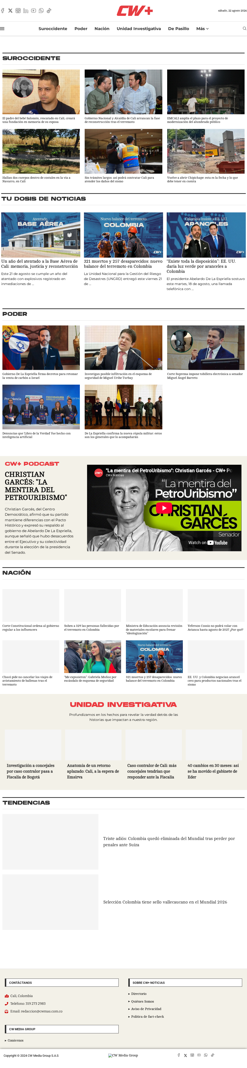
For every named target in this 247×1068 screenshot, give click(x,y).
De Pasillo (178, 28)
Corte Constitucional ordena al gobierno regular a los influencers (30, 627)
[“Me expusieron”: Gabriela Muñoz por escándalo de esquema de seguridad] (92, 661)
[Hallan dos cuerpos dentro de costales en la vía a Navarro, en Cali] (41, 156)
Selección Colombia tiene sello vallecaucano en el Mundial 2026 (165, 902)
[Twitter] (10, 10)
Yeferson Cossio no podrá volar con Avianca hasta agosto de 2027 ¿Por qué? (215, 627)
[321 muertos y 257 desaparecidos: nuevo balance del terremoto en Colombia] (123, 249)
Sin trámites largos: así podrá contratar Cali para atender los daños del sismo (119, 179)
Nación (102, 28)
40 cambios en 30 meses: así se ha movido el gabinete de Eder (213, 771)
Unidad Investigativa (139, 28)
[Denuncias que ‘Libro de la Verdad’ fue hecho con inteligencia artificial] (41, 412)
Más (200, 28)
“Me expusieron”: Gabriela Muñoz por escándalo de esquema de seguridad (90, 679)
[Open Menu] (2, 28)
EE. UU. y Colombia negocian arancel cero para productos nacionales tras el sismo (214, 680)
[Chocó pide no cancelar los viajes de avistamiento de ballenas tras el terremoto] (30, 663)
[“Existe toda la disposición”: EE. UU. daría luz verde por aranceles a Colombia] (206, 252)
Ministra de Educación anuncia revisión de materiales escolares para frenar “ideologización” (154, 629)
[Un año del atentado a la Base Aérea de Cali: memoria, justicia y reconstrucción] (40, 249)
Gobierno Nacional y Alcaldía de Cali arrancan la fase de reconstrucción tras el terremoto (122, 120)
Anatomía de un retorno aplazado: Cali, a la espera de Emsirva (93, 771)
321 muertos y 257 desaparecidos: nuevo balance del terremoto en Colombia (123, 264)
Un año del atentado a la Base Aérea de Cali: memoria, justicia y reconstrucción (39, 264)
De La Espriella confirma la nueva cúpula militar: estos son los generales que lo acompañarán (123, 435)
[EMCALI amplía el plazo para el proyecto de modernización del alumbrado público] (206, 97)
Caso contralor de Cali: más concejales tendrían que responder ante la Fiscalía (152, 771)
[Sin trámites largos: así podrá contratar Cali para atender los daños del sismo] (123, 156)
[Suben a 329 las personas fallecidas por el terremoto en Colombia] (92, 610)
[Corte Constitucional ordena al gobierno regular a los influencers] (30, 610)
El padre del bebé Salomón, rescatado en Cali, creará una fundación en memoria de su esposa (38, 120)
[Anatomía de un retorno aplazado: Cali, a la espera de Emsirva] (93, 755)
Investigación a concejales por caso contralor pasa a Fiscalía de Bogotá (31, 771)
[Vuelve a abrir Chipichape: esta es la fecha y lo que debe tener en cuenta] (206, 156)
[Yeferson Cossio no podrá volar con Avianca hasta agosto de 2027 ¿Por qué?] (216, 610)
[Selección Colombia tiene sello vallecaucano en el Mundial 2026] (50, 902)
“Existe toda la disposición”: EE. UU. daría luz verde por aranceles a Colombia (201, 266)
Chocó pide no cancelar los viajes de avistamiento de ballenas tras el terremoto (27, 680)
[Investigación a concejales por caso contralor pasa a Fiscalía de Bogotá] (33, 755)
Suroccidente (53, 28)
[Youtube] (33, 10)
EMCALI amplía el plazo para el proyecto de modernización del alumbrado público (197, 120)
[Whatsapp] (41, 10)
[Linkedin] (25, 10)
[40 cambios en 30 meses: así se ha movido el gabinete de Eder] (214, 755)
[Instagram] (18, 10)
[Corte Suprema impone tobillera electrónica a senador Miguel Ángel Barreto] (206, 352)
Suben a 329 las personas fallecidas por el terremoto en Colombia (91, 627)
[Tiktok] (49, 10)
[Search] (244, 28)
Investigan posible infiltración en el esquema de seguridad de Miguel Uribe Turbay (118, 376)
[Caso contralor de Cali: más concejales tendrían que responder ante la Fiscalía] (153, 755)
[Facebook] (2, 10)
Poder (81, 28)
